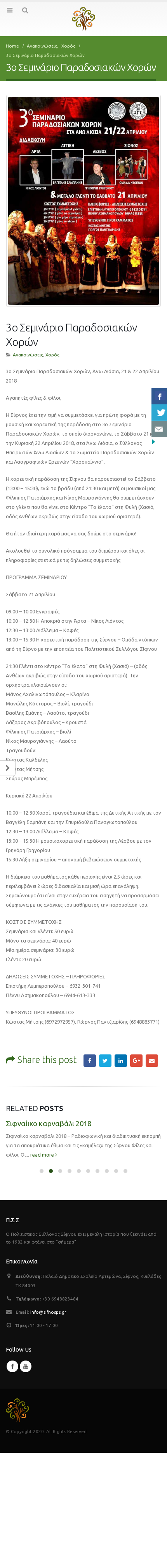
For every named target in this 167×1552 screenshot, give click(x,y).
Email (152, 1060)
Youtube (25, 1366)
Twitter (105, 1060)
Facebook (90, 1060)
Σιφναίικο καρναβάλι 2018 (48, 1124)
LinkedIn (121, 1060)
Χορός (52, 354)
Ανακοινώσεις (28, 354)
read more (42, 1154)
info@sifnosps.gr (48, 1312)
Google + (136, 1060)
